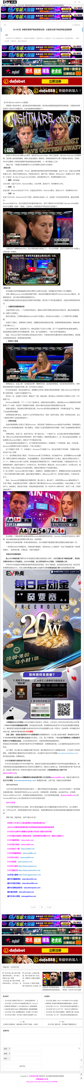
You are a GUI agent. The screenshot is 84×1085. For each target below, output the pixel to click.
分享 (49, 907)
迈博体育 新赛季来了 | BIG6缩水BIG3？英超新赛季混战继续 (23, 1006)
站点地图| (49, 1076)
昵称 (7, 1049)
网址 (5, 1058)
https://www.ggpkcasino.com (29, 875)
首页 (5, 5)
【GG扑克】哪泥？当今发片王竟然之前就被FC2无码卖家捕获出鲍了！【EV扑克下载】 (32, 1015)
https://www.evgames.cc (27, 866)
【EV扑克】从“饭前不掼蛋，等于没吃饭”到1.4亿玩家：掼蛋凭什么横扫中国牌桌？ (31, 985)
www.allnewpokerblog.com (67, 753)
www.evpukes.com (25, 862)
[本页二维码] (81, 1078)
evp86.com (36, 568)
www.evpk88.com (57, 777)
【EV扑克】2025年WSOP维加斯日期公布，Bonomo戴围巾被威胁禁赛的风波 (29, 1003)
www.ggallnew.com (28, 896)
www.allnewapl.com (26, 892)
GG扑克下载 (12, 5)
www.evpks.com (27, 840)
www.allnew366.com (30, 883)
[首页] (81, 1060)
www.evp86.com (9, 773)
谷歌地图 (61, 1076)
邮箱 (7, 1054)
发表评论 (77, 25)
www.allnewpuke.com (32, 888)
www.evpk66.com (17, 102)
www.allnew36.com (29, 879)
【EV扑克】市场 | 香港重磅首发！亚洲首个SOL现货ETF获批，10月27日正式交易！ (31, 1012)
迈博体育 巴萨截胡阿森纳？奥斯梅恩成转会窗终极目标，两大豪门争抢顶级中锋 (52, 989)
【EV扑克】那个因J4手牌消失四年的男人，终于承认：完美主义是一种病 (11, 983)
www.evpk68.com (27, 857)
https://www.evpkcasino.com (29, 870)
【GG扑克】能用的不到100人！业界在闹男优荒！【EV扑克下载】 (25, 1000)
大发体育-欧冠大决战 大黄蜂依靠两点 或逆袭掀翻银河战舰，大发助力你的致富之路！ (31, 1009)
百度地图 (55, 1076)
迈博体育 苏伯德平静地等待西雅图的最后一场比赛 (61, 1003)
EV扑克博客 (28, 731)
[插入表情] (79, 1048)
